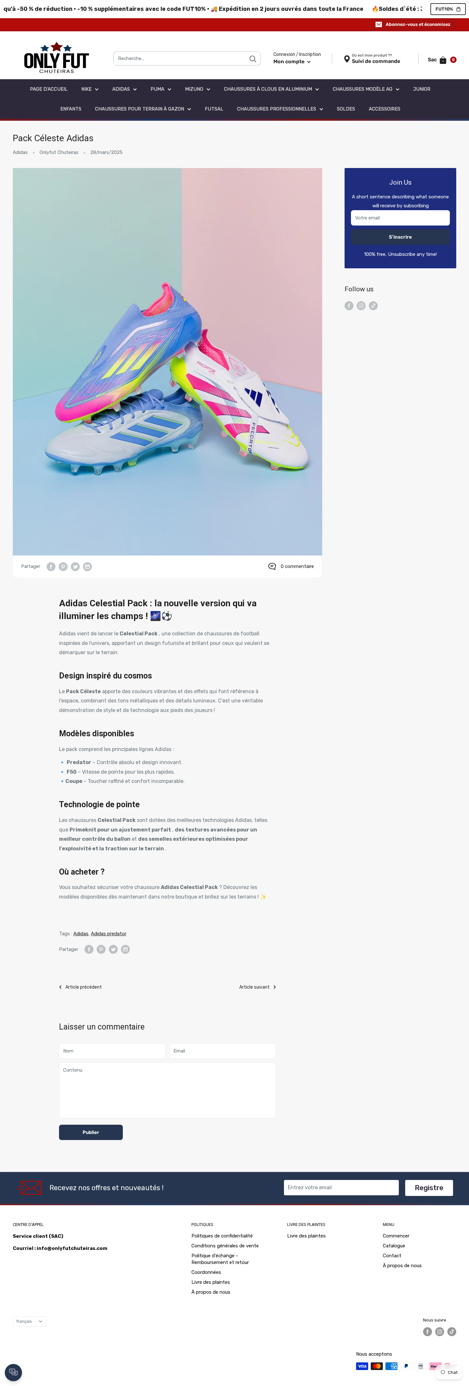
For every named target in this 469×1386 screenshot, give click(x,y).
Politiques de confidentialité (222, 1236)
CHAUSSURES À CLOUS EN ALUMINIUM (268, 89)
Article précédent (83, 987)
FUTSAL (214, 109)
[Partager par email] (87, 566)
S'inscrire (400, 237)
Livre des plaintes (210, 1282)
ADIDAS (121, 89)
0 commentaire (297, 566)
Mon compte (289, 61)
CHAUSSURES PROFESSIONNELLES (276, 109)
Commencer (396, 1236)
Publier (91, 1132)
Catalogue (394, 1246)
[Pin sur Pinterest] (63, 566)
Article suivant (254, 987)
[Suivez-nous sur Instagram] (361, 305)
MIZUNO (194, 89)
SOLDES (346, 109)
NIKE (86, 89)
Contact (392, 1256)
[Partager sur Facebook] (51, 566)
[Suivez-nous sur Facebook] (349, 305)
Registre (429, 1187)
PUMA (157, 89)
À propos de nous (210, 1292)
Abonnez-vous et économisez (418, 24)
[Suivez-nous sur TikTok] (373, 305)
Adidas (20, 152)
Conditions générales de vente (225, 1246)
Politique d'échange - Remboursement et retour (220, 1259)
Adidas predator (108, 934)
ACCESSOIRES (384, 109)
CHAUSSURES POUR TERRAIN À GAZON (139, 109)
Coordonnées (206, 1272)
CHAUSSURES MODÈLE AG (362, 89)
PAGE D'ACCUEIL (49, 89)
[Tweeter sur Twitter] (75, 566)
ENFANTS (70, 109)
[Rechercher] (253, 58)
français (24, 1321)
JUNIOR (421, 89)
